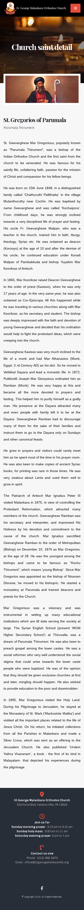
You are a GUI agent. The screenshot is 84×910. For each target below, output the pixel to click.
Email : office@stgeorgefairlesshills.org (42, 862)
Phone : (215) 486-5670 (42, 858)
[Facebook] (42, 888)
